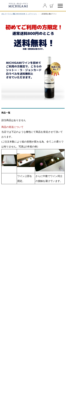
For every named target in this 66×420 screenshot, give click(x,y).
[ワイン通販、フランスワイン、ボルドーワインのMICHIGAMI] (18, 5)
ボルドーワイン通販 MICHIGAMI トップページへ (19, 14)
